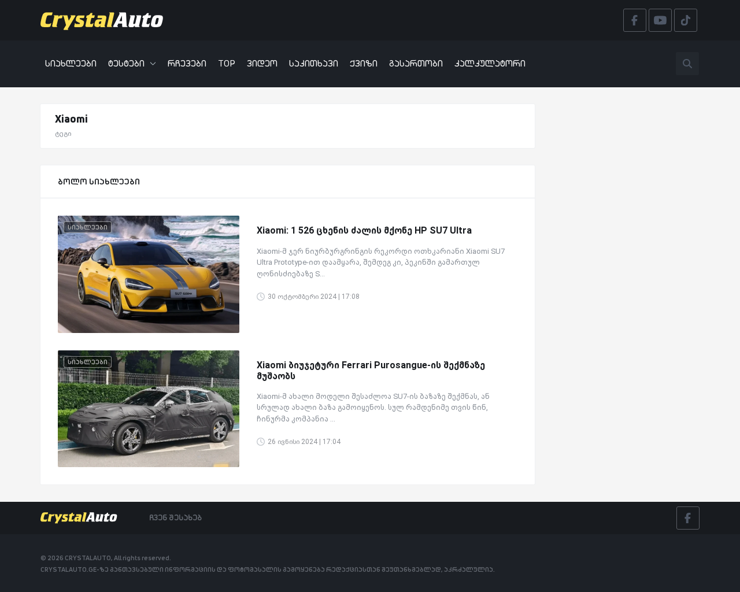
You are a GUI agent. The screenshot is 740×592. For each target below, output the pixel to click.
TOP (226, 63)
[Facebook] (688, 518)
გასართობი (416, 63)
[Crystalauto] (105, 20)
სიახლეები (71, 63)
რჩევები (187, 63)
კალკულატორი (490, 63)
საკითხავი (313, 63)
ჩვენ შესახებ (175, 517)
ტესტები (126, 63)
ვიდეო (262, 63)
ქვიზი (364, 63)
